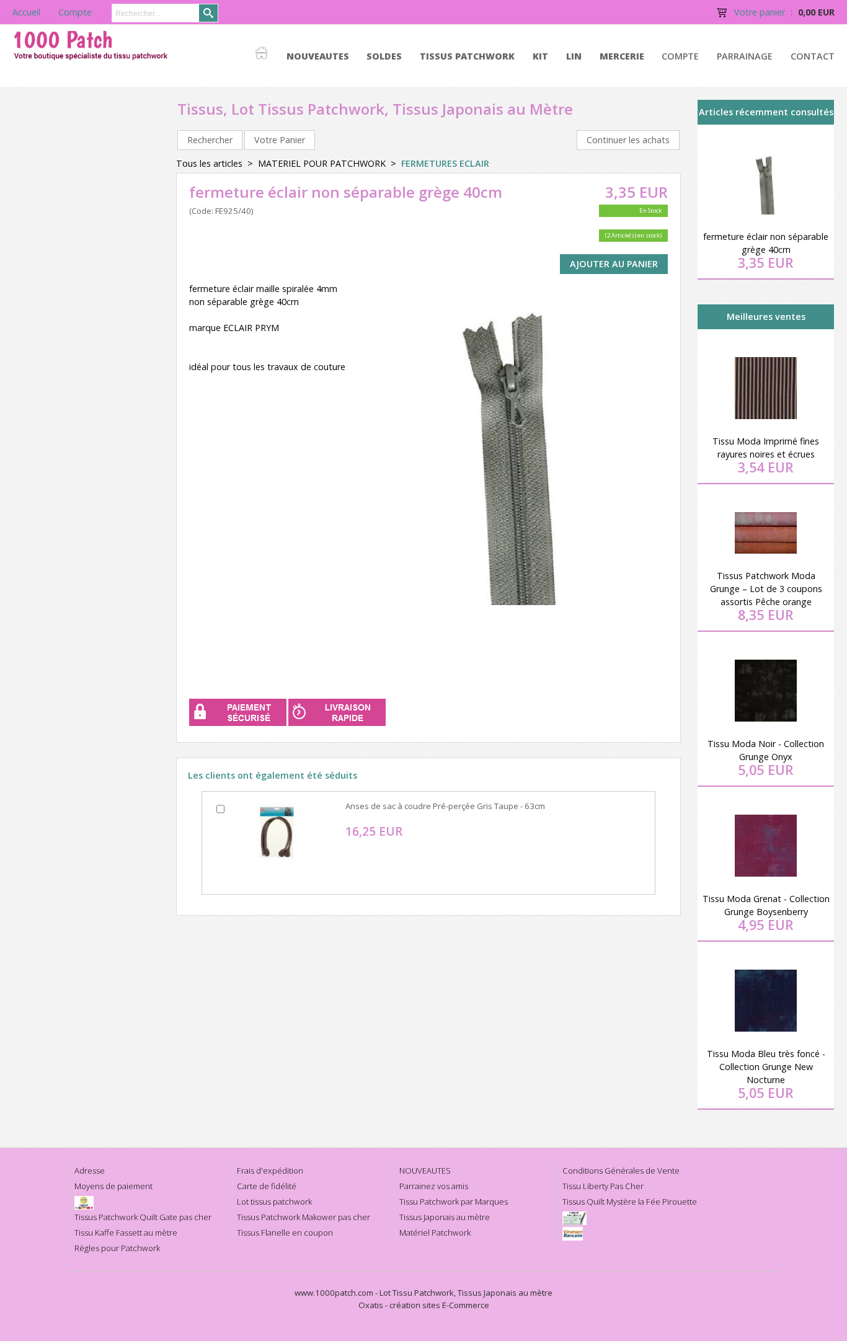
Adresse (89, 1170)
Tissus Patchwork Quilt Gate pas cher (142, 1217)
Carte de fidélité (266, 1186)
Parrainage (745, 56)
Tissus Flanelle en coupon (285, 1232)
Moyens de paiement (113, 1186)
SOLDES (384, 56)
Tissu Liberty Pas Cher (603, 1186)
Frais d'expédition (270, 1170)
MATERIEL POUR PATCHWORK (322, 163)
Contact (813, 56)
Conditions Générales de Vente (621, 1170)
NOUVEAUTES (317, 56)
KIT (540, 56)
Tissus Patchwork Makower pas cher (303, 1217)
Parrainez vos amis (433, 1186)
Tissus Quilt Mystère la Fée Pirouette (629, 1201)
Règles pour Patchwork (117, 1248)
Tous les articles (209, 163)
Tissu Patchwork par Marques (453, 1201)
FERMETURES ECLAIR (445, 163)
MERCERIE (622, 56)
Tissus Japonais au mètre (444, 1217)
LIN (574, 56)
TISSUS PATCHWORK (467, 56)
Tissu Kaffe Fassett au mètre (125, 1232)
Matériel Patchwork (435, 1232)
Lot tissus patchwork (274, 1201)
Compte (680, 56)
